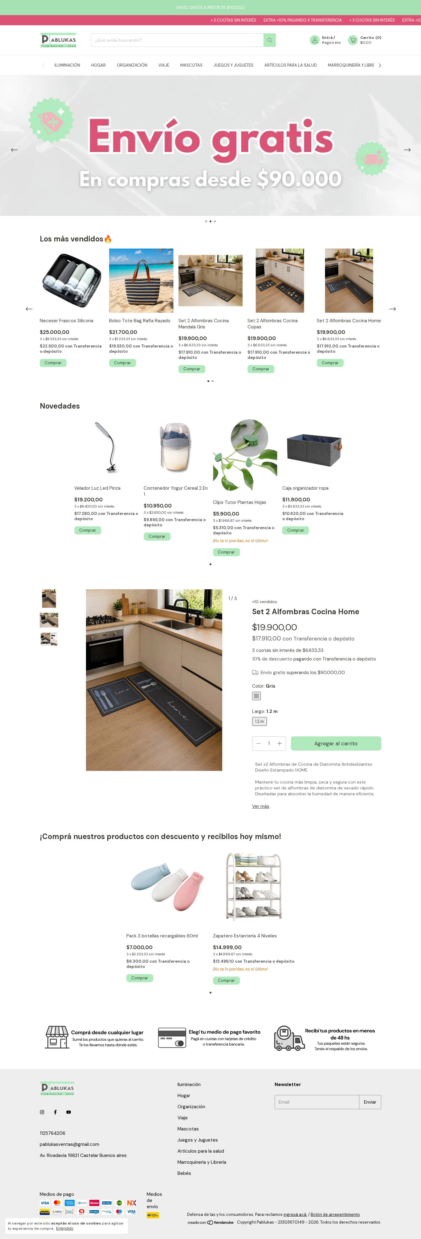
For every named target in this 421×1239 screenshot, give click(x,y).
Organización (132, 65)
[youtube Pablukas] (68, 1112)
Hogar (98, 65)
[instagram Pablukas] (42, 1112)
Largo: (265, 711)
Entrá (327, 37)
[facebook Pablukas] (55, 1112)
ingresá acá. (295, 1214)
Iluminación (67, 65)
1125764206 (52, 1133)
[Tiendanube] (211, 1224)
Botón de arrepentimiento (335, 1214)
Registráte (331, 42)
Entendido (64, 1228)
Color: (263, 686)
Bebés (184, 1173)
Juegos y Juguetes (233, 65)
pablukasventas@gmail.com (69, 1144)
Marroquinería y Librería (354, 65)
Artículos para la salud (290, 65)
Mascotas (191, 65)
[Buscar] (270, 40)
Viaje (163, 65)
